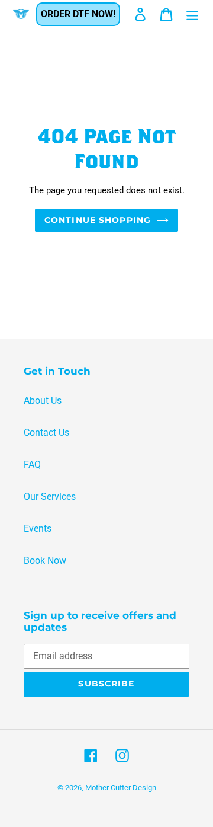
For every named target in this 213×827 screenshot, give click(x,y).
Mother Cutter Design (120, 787)
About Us (43, 400)
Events (37, 528)
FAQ (32, 464)
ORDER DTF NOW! (78, 14)
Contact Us (46, 432)
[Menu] (192, 14)
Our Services (50, 496)
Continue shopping (97, 220)
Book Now (45, 560)
